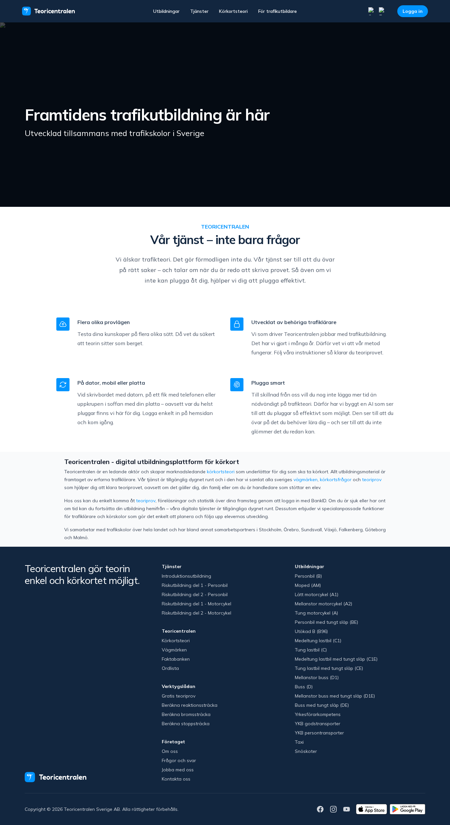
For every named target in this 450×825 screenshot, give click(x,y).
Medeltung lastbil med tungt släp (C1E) (336, 659)
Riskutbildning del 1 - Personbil (195, 585)
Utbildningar (166, 11)
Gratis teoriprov (178, 696)
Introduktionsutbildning (186, 576)
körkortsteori (221, 472)
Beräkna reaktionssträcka (189, 705)
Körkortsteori (233, 11)
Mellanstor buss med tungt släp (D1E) (335, 696)
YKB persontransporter (319, 733)
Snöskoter (306, 751)
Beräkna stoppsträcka (186, 724)
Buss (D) (304, 687)
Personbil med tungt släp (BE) (326, 622)
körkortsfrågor (336, 479)
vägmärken (306, 479)
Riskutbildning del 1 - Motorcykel (196, 604)
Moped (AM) (308, 585)
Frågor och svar (179, 760)
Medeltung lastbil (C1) (318, 641)
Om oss (170, 751)
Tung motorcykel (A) (316, 613)
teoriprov (371, 479)
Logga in (413, 11)
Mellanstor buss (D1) (317, 677)
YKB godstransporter (317, 724)
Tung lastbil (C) (311, 650)
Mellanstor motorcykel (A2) (323, 604)
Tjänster (199, 11)
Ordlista (170, 668)
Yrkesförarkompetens (318, 714)
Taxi (299, 742)
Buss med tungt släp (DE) (322, 705)
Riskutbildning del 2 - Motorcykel (196, 613)
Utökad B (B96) (311, 631)
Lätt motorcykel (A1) (316, 594)
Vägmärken (174, 650)
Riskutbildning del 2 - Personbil (195, 594)
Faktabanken (176, 659)
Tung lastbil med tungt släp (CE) (329, 668)
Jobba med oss (178, 770)
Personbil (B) (308, 576)
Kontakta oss (176, 779)
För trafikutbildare (277, 11)
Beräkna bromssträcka (186, 714)
